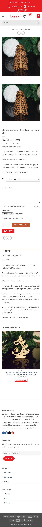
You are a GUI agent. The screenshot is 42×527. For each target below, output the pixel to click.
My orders (7, 472)
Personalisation (7, 188)
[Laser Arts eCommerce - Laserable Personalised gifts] (21, 16)
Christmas (25, 29)
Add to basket (21, 225)
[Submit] (38, 22)
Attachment (6, 210)
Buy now (8, 231)
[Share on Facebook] (3, 238)
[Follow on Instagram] (21, 10)
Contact (7, 503)
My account (8, 477)
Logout (6, 481)
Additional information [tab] (11, 255)
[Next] (10, 78)
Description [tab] (6, 251)
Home (15, 29)
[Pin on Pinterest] (11, 238)
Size (3, 179)
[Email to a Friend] (7, 238)
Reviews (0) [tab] (6, 260)
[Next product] (19, 33)
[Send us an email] (9, 432)
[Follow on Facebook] (18, 10)
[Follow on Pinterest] (25, 10)
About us (7, 494)
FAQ (5, 498)
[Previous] (4, 78)
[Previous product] (23, 33)
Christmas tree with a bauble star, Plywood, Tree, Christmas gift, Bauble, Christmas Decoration (21, 373)
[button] (3, 15)
